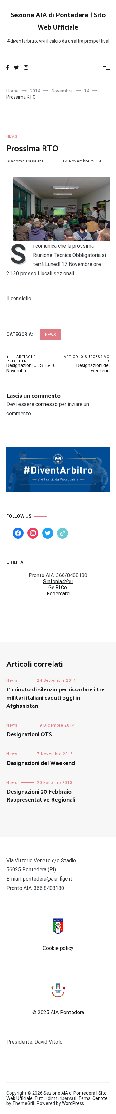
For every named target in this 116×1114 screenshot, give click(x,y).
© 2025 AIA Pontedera (58, 1012)
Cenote (100, 1098)
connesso (46, 404)
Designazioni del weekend (87, 364)
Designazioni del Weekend (40, 763)
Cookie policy (58, 948)
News (11, 136)
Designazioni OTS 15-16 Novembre (31, 364)
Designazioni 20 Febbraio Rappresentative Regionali (40, 796)
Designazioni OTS (29, 735)
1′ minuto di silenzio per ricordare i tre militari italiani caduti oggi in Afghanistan (55, 698)
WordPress (73, 1103)
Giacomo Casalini (24, 161)
